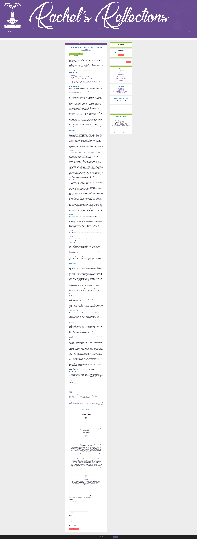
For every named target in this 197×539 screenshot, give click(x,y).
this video (97, 135)
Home (77, 38)
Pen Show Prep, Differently (121, 92)
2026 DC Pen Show (121, 90)
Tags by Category (108, 38)
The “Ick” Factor (75, 81)
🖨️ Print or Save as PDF (73, 55)
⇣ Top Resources (88, 38)
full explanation (117, 125)
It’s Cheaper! (82, 82)
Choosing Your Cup (86, 78)
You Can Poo (90, 81)
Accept (115, 536)
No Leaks (96, 81)
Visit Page (98, 15)
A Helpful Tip (90, 76)
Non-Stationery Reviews (87, 50)
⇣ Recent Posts (95, 38)
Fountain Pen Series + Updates (121, 70)
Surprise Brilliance (121, 89)
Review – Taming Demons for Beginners (77, 403)
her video (99, 188)
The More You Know (86, 409)
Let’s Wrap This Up (74, 83)
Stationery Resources (117, 38)
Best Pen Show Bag (121, 88)
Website (70, 520)
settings (105, 536)
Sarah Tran (71, 136)
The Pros (72, 80)
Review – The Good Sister (96, 394)
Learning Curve (79, 78)
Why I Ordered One (75, 76)
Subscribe (120, 55)
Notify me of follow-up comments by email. (77, 525)
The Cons (72, 77)
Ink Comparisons (121, 72)
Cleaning (73, 78)
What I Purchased (83, 76)
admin (85, 479)
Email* (70, 515)
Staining (92, 78)
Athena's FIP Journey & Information (121, 78)
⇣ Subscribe (81, 38)
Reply (89, 432)
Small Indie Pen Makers (121, 76)
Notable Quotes (121, 80)
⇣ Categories (101, 38)
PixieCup (74, 325)
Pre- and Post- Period (83, 81)
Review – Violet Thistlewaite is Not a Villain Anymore (121, 91)
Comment (71, 499)
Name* (70, 510)
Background (73, 75)
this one (75, 119)
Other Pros (88, 82)
